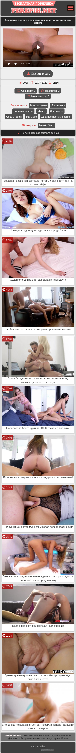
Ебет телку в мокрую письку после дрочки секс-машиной (38, 477)
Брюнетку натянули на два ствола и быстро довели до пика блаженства (38, 677)
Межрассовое (38, 105)
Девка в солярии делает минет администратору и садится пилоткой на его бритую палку (38, 578)
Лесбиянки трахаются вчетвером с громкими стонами (38, 329)
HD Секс (31, 116)
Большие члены (23, 111)
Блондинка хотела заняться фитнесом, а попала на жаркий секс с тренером (38, 726)
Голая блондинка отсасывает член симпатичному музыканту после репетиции (38, 380)
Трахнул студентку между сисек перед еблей (38, 230)
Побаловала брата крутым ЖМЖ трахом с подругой (38, 428)
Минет (41, 111)
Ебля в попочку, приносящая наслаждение (38, 625)
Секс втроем (14, 116)
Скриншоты (28, 90)
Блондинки (58, 105)
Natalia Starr (46, 125)
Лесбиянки (56, 111)
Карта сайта (38, 746)
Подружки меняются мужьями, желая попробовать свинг (38, 526)
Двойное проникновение (56, 116)
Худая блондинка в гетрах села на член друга (38, 279)
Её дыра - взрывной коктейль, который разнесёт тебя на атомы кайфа (38, 182)
